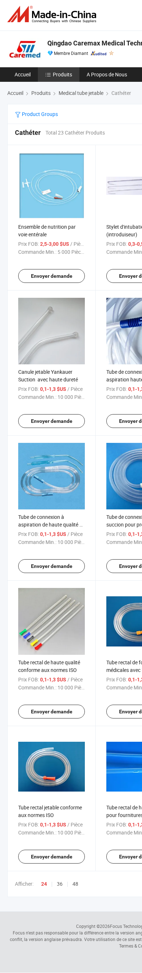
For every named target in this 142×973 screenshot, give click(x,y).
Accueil (23, 74)
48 (75, 883)
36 (60, 883)
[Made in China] (53, 14)
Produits (62, 74)
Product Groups (39, 114)
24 (44, 884)
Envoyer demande (51, 276)
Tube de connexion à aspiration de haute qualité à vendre (50, 524)
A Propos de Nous (107, 74)
